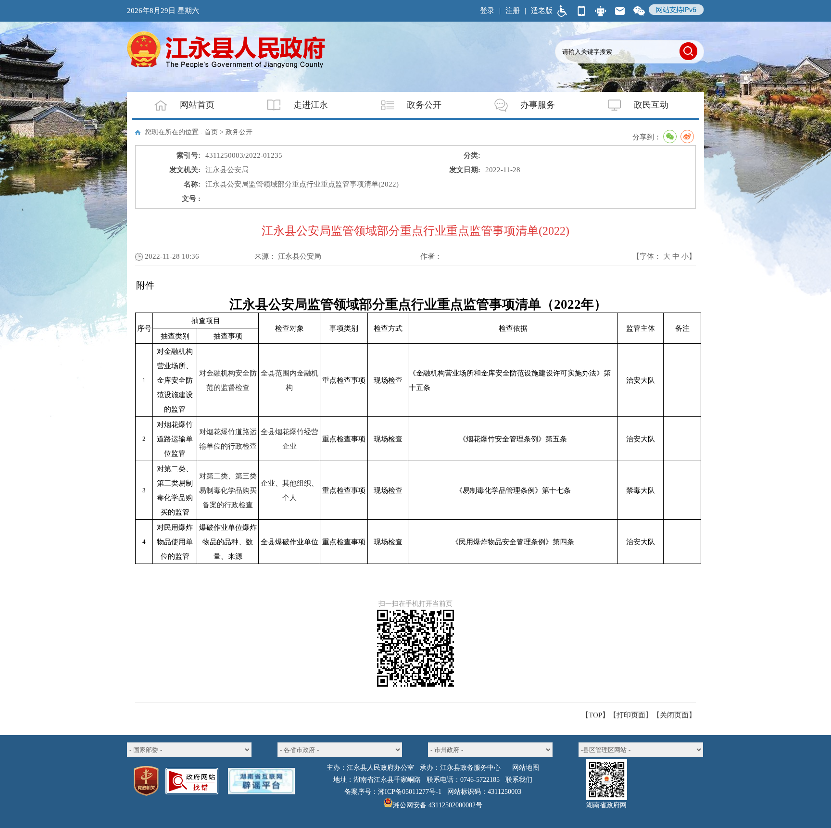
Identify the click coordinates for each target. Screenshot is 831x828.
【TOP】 (595, 715)
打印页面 (631, 715)
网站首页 (197, 105)
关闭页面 (674, 715)
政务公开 (424, 105)
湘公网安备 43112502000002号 (437, 805)
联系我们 (518, 779)
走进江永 (310, 105)
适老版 (542, 10)
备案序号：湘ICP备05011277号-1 (392, 791)
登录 (487, 10)
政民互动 (651, 105)
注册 (512, 10)
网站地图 (525, 767)
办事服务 (537, 105)
